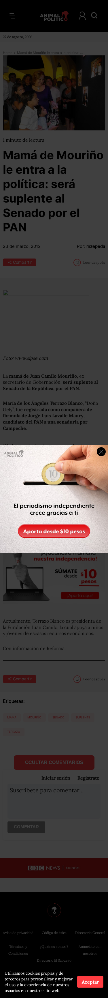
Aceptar (90, 982)
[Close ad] (101, 451)
